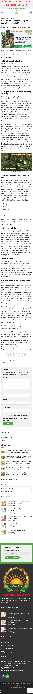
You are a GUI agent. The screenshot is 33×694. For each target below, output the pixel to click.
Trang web (6, 407)
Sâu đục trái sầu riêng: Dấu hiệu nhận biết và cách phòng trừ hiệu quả (18, 468)
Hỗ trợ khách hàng (6, 652)
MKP (9, 135)
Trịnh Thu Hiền (26, 27)
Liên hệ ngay (11, 505)
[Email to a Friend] (16, 354)
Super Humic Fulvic (18, 250)
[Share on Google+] (22, 354)
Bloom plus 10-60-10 (22, 135)
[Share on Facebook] (10, 354)
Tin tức (3, 440)
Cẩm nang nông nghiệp (7, 18)
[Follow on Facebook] (3, 676)
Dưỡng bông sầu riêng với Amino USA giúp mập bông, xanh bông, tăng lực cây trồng (18, 462)
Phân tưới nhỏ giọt (6, 491)
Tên (5, 392)
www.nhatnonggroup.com (17, 670)
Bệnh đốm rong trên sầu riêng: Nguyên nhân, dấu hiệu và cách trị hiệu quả (17, 473)
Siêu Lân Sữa (5, 137)
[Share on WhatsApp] (7, 354)
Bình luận (6, 377)
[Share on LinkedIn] (25, 354)
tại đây (29, 336)
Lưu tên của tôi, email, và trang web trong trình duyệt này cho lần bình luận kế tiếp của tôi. (15, 418)
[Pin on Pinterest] (19, 354)
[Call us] (7, 676)
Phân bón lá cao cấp (7, 488)
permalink (5, 362)
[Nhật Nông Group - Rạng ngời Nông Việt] (16, 12)
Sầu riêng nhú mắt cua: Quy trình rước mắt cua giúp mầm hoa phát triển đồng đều (18, 456)
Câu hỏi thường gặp (7, 648)
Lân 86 (13, 135)
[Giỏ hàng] (30, 12)
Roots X (7, 252)
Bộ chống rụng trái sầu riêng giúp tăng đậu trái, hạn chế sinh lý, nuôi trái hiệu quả (18, 451)
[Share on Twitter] (13, 354)
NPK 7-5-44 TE (14, 137)
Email (5, 400)
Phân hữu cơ (5, 485)
